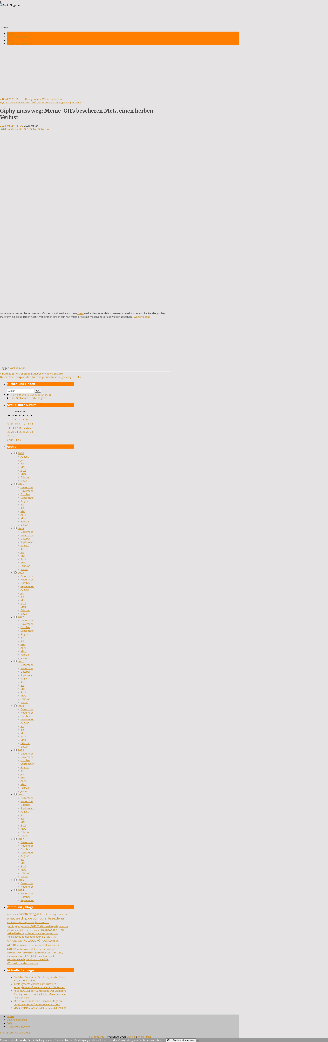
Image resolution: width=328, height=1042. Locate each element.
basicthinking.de (29, 914)
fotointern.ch (42, 922)
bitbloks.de (46, 914)
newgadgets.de (15, 940)
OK (38, 390)
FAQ (9, 40)
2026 (21, 453)
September (27, 497)
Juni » (19, 439)
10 (16, 423)
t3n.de (11, 949)
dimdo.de (30, 922)
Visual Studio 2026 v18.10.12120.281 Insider (40, 1007)
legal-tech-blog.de (32, 930)
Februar (25, 477)
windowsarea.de (16, 959)
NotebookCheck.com (39, 940)
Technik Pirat (27, 953)
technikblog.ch (50, 949)
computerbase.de (46, 918)
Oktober (25, 494)
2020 (21, 705)
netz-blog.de (52, 937)
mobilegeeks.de (15, 936)
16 (12, 427)
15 (8, 427)
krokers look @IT (15, 930)
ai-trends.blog (12, 914)
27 (27, 431)
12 (23, 423)
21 (31, 427)
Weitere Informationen (184, 1040)
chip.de (26, 918)
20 (27, 427)
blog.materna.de (59, 914)
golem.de (37, 926)
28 (31, 431)
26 (23, 431)
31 (16, 435)
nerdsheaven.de (35, 936)
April (23, 470)
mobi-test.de (31, 933)
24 (16, 431)
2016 (21, 879)
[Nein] (197, 1040)
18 (20, 427)
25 (20, 431)
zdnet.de (32, 963)
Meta (80, 313)
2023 (21, 572)
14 (31, 423)
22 (8, 431)
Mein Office (60, 930)
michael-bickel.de (15, 933)
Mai (22, 467)
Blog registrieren (17, 36)
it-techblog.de (51, 926)
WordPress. (145, 1036)
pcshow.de (22, 945)
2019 (21, 750)
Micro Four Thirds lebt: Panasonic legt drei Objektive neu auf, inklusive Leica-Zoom (38, 1002)
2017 (21, 838)
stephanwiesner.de (51, 945)
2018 (21, 794)
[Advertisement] (119, 72)
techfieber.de (36, 949)
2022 (21, 617)
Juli (22, 460)
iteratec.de (63, 926)
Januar (24, 480)
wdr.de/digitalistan (29, 956)
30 (12, 435)
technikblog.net (14, 953)
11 (20, 423)
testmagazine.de (13, 956)
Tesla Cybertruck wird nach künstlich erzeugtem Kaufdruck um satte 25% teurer (39, 985)
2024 (21, 528)
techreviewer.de (42, 952)
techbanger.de (22, 949)
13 (27, 423)
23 (12, 431)
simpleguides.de (35, 945)
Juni (22, 463)
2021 (21, 661)
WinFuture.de (17, 368)
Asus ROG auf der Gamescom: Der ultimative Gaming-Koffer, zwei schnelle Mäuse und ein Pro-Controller (40, 994)
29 (8, 435)
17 (16, 427)
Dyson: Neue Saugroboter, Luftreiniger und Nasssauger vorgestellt (40, 102)
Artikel (10, 33)
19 (23, 427)
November (26, 490)
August (24, 456)
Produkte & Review (18, 43)
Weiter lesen (141, 316)
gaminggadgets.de (18, 926)
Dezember (26, 487)
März (23, 473)
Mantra (130, 1036)
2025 (21, 484)
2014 (21, 890)
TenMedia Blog (57, 953)
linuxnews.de (48, 929)
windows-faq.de (47, 956)
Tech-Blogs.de (95, 1036)
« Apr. (10, 439)
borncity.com (13, 918)
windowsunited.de (37, 959)
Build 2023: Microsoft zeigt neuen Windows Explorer (32, 99)
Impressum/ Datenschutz (15, 1032)
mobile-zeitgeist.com (48, 933)
